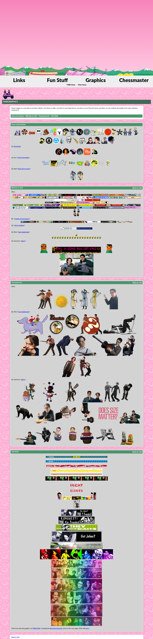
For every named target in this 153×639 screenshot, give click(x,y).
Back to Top (137, 188)
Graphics (96, 80)
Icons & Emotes (17, 116)
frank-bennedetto (23, 157)
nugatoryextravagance (21, 219)
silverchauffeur (19, 225)
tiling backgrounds (56, 628)
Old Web (54, 116)
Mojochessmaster (24, 169)
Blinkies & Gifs (31, 116)
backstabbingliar (23, 232)
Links (19, 80)
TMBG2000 (36, 628)
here (87, 628)
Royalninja (17, 146)
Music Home (82, 85)
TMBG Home (71, 85)
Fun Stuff (57, 80)
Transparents (44, 116)
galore (23, 241)
